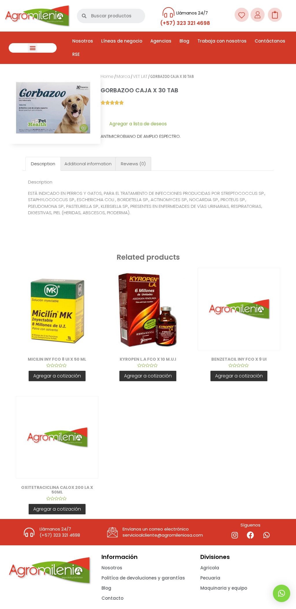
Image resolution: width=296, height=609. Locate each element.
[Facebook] (250, 535)
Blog (184, 41)
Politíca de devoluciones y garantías (143, 578)
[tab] (43, 164)
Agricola (209, 568)
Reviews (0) (133, 164)
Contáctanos (270, 41)
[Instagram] (234, 535)
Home (107, 76)
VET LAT (140, 76)
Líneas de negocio (121, 41)
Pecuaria (210, 578)
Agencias (160, 41)
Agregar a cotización (57, 376)
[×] (281, 593)
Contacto (112, 598)
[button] (32, 48)
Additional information (88, 164)
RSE (76, 54)
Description (43, 164)
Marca (123, 76)
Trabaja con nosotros (222, 41)
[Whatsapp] (266, 535)
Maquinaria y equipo (223, 588)
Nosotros (82, 41)
